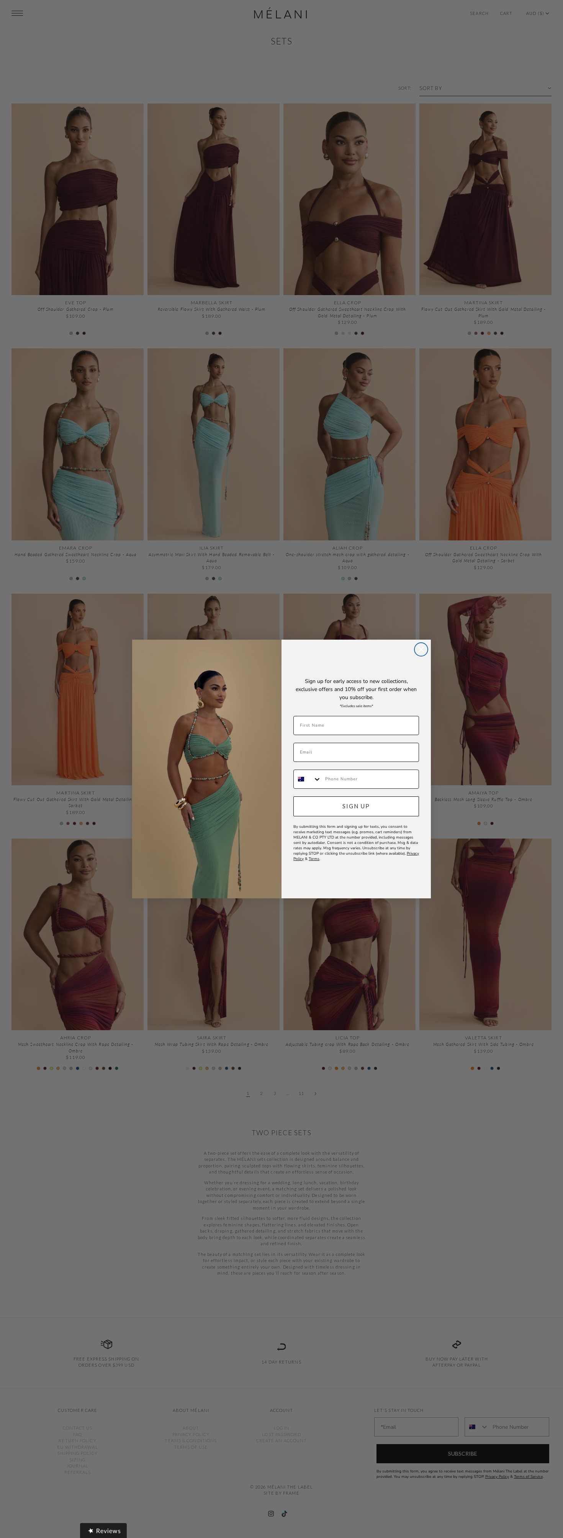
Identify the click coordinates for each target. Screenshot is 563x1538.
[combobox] (307, 779)
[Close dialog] (421, 649)
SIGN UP (356, 806)
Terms (314, 859)
